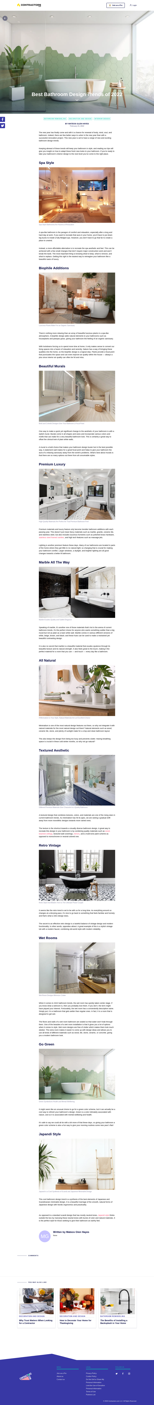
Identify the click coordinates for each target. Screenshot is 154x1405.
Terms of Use (91, 1391)
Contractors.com (113, 1401)
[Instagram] (129, 1374)
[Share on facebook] (2, 119)
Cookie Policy (91, 1376)
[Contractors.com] (29, 6)
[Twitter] (116, 1374)
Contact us (61, 1379)
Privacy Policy (91, 1373)
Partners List (90, 1395)
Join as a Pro (61, 1373)
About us (60, 1376)
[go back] (5, 18)
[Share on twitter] (2, 125)
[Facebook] (123, 1374)
